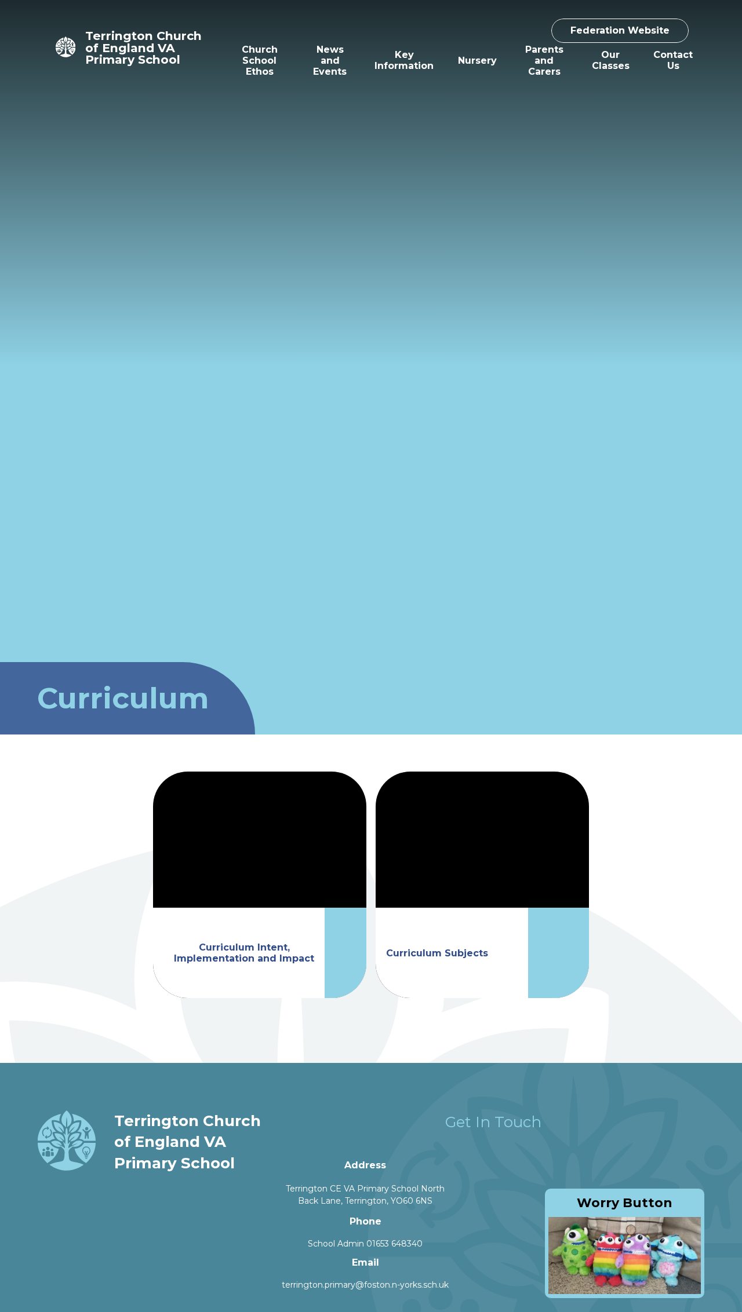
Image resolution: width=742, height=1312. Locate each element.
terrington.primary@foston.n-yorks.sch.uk (365, 1285)
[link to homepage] (66, 48)
